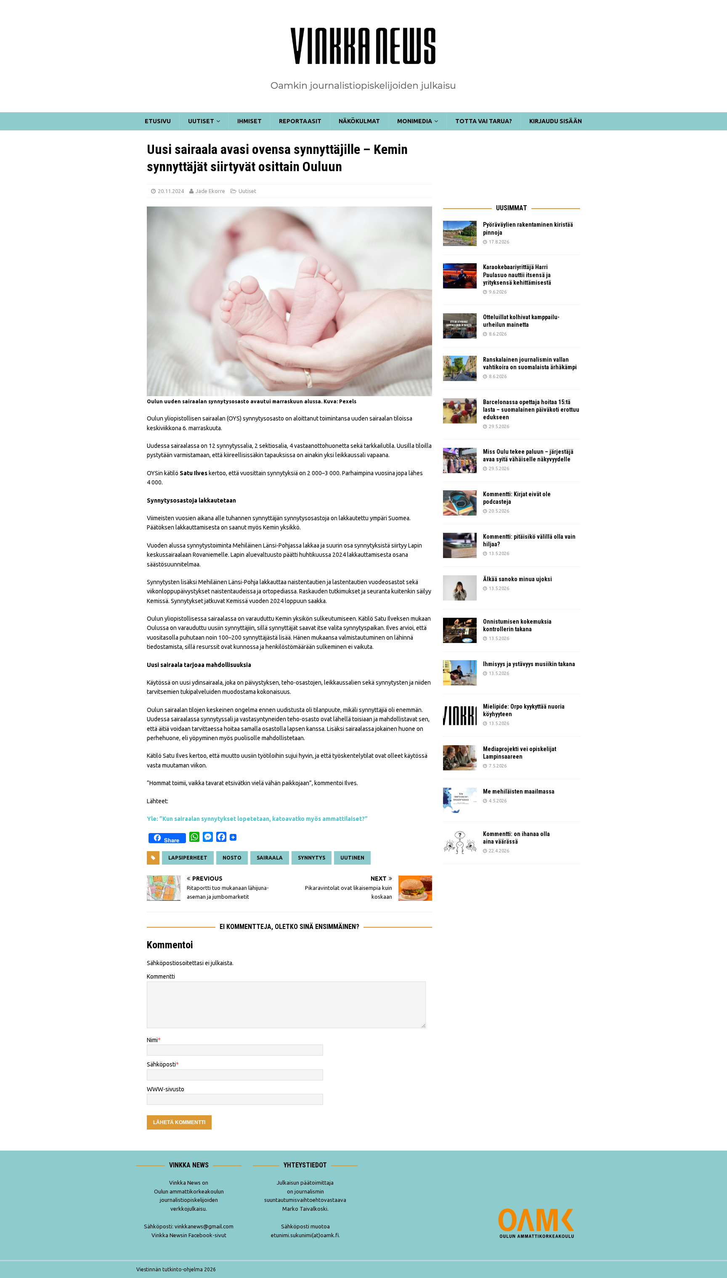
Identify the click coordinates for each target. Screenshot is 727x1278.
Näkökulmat (359, 121)
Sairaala (270, 857)
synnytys (311, 857)
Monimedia (414, 121)
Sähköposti (161, 1064)
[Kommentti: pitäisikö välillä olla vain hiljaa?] (460, 545)
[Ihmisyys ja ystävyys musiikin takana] (460, 672)
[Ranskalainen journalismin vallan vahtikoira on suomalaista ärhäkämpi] (460, 368)
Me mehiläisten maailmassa (519, 791)
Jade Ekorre (210, 191)
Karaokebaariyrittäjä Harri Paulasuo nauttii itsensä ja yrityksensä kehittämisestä (517, 275)
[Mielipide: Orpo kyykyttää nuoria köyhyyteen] (460, 715)
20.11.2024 (171, 191)
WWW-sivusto (165, 1089)
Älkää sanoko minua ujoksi (517, 579)
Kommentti (161, 976)
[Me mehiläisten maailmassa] (460, 800)
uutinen (352, 857)
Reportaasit (300, 121)
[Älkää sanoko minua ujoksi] (460, 588)
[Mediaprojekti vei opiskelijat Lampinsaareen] (460, 757)
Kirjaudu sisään (555, 121)
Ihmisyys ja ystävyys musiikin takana (530, 664)
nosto (232, 857)
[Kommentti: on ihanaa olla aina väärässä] (460, 842)
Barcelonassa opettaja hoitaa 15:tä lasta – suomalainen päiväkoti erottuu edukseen (531, 410)
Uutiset (201, 121)
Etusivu (158, 121)
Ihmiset (249, 121)
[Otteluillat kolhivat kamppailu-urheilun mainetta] (460, 326)
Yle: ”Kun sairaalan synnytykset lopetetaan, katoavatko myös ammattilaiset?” (257, 818)
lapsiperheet (187, 857)
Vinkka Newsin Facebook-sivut (188, 1235)
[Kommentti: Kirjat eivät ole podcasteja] (460, 503)
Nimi (152, 1040)
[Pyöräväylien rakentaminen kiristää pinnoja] (460, 233)
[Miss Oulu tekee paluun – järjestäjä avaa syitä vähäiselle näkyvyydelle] (460, 460)
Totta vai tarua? (483, 121)
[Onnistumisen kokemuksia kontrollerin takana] (460, 630)
